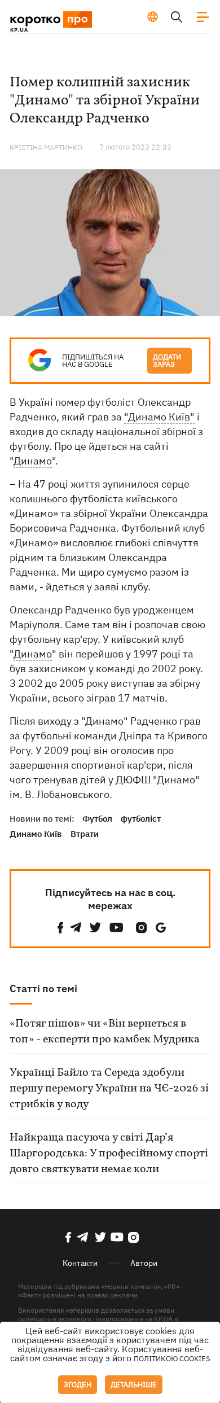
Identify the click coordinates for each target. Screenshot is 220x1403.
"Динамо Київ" (159, 416)
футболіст (141, 818)
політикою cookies (172, 1358)
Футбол (97, 818)
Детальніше (134, 1384)
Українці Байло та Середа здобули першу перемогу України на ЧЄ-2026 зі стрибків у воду (109, 1088)
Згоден (77, 1384)
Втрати (85, 833)
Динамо (33, 460)
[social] (60, 927)
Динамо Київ (36, 833)
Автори (143, 1263)
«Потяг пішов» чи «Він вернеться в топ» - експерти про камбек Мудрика (105, 1031)
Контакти (80, 1263)
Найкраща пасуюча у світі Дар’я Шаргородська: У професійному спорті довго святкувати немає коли (109, 1153)
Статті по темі (43, 988)
